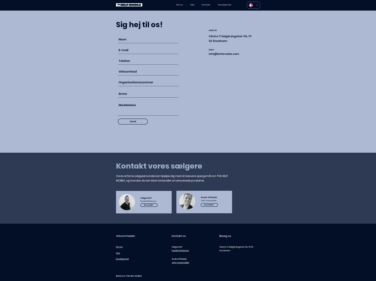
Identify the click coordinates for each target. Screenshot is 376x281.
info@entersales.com (224, 54)
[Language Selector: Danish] (253, 5)
